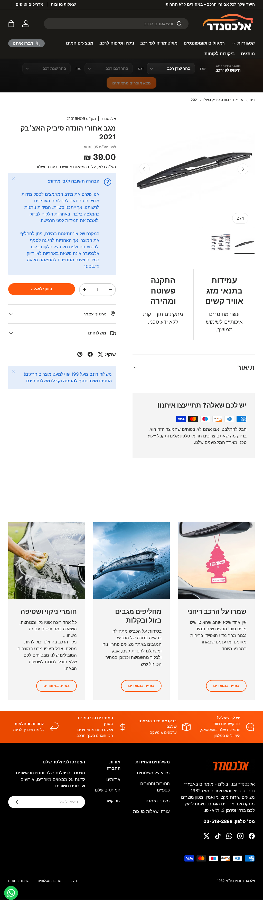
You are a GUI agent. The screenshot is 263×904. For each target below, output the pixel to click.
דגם (141, 68)
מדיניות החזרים (19, 881)
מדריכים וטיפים (29, 4)
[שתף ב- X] (100, 354)
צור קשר (113, 800)
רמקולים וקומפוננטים (204, 43)
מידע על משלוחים (153, 772)
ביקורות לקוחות (219, 53)
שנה (78, 68)
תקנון (73, 881)
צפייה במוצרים (226, 685)
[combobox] (116, 23)
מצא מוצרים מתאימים (131, 83)
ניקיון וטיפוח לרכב (116, 43)
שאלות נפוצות (63, 4)
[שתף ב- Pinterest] (80, 354)
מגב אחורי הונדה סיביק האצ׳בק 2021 (218, 100)
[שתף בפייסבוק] (90, 354)
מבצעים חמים (79, 43)
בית (252, 100)
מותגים (248, 53)
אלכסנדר (108, 118)
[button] (11, 23)
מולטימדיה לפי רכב (158, 43)
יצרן (203, 68)
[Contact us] (11, 893)
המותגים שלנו (107, 790)
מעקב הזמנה (158, 800)
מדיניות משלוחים (49, 881)
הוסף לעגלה (41, 289)
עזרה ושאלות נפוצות (151, 811)
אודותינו (113, 779)
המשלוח (80, 167)
